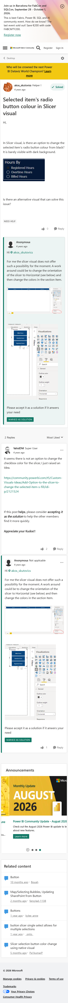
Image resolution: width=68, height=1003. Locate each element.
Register (48, 47)
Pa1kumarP (36, 953)
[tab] (32, 850)
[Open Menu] (62, 58)
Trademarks (9, 986)
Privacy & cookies (35, 978)
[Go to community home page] (22, 48)
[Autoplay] (28, 850)
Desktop (11, 58)
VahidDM (18, 448)
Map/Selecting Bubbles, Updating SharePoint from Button (32, 894)
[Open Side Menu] (5, 48)
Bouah (34, 882)
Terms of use (56, 978)
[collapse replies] (34, 445)
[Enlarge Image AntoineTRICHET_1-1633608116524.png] (32, 362)
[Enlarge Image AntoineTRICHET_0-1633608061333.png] (34, 300)
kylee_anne (32, 915)
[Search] (38, 48)
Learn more (13, 836)
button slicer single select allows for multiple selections (33, 927)
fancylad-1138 (37, 901)
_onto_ (29, 934)
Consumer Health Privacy (17, 996)
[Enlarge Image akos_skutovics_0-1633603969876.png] (24, 170)
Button (14, 877)
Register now (12, 35)
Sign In (59, 47)
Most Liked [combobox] (55, 437)
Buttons (15, 910)
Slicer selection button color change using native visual (33, 946)
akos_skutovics (22, 85)
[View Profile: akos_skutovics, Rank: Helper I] (7, 87)
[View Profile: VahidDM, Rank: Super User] (8, 450)
